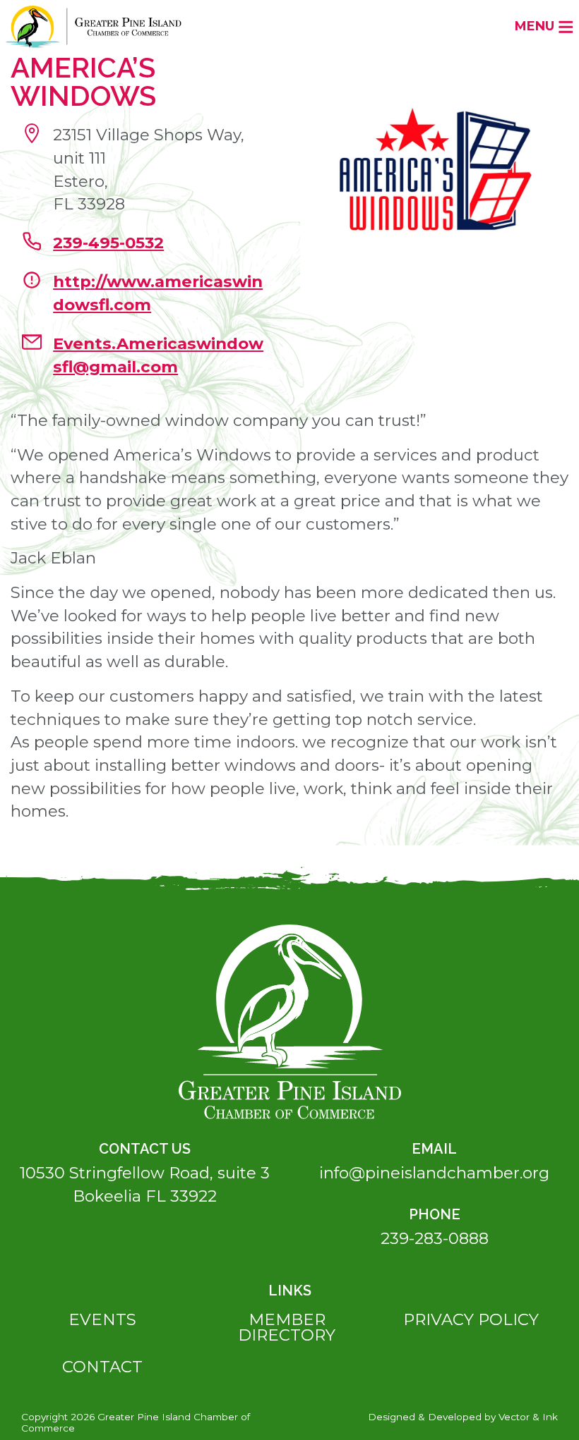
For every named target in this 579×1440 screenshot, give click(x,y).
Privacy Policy (471, 1319)
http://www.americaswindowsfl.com (158, 293)
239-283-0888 (435, 1238)
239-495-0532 (108, 242)
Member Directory (286, 1328)
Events (102, 1319)
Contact (102, 1367)
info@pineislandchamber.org (434, 1173)
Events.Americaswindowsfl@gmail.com (158, 355)
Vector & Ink (528, 1416)
